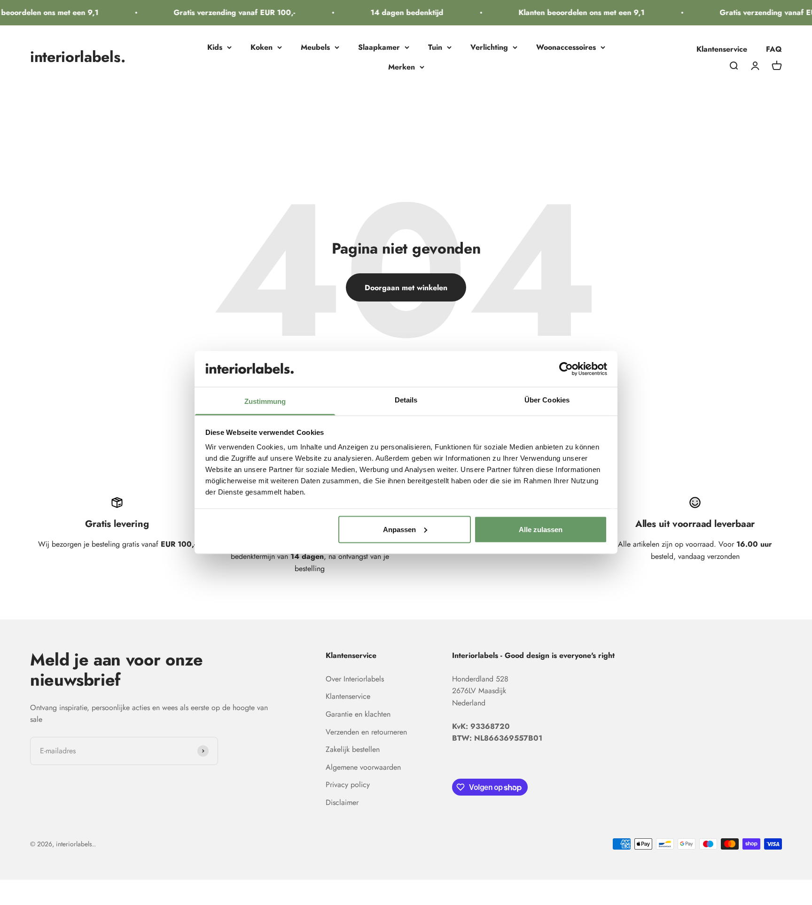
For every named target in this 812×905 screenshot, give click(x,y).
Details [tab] (406, 400)
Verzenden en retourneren (366, 732)
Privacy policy (348, 784)
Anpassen (399, 529)
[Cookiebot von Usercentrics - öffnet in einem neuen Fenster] (566, 369)
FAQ (774, 49)
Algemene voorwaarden (363, 767)
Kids (214, 47)
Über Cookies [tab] (547, 400)
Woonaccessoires (566, 47)
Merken (401, 67)
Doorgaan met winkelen (406, 287)
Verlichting (489, 47)
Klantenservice (721, 49)
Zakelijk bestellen (353, 749)
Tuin (435, 47)
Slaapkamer (379, 47)
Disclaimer (342, 802)
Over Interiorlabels (355, 678)
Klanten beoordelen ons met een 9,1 (574, 12)
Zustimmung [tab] (265, 401)
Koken (261, 47)
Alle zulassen (540, 529)
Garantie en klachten (358, 714)
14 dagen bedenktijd (399, 12)
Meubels (315, 47)
